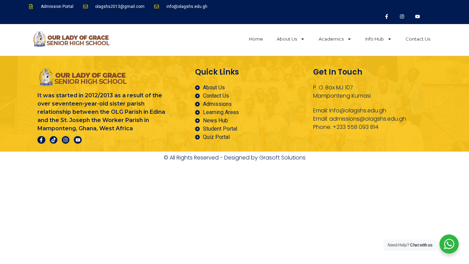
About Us (287, 39)
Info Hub (374, 39)
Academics (331, 39)
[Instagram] (402, 16)
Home (256, 39)
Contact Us (417, 39)
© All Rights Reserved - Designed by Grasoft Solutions (235, 158)
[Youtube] (417, 16)
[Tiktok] (53, 140)
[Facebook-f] (386, 16)
